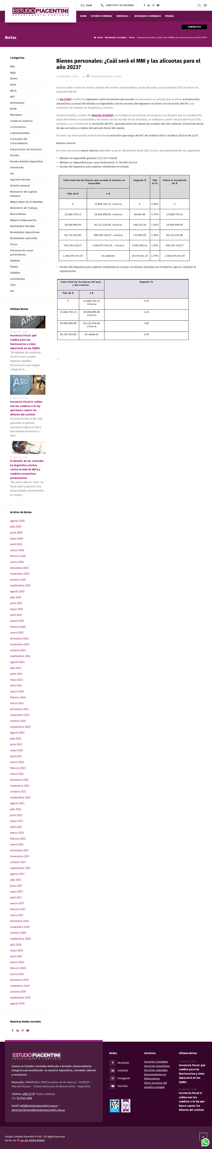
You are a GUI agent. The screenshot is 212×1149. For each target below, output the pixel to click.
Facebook (123, 1062)
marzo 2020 (17, 962)
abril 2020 (16, 956)
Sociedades (17, 278)
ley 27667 (66, 99)
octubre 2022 (18, 791)
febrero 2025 (18, 626)
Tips (13, 284)
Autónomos (17, 102)
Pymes (14, 266)
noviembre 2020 (20, 927)
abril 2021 (16, 897)
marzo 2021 (17, 903)
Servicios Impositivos (157, 1066)
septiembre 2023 (20, 726)
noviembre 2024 (20, 644)
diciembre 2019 (19, 979)
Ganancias (17, 167)
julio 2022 (15, 809)
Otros (118, 76)
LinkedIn (122, 1070)
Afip (12, 66)
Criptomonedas (20, 133)
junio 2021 (16, 885)
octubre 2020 (18, 932)
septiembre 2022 (20, 797)
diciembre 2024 (19, 638)
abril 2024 (16, 685)
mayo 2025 (16, 609)
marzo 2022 (17, 832)
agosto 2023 (17, 732)
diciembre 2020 (19, 921)
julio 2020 (15, 944)
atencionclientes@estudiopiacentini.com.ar (38, 1110)
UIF (12, 291)
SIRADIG (15, 272)
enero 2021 (16, 915)
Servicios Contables (156, 1061)
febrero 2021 (18, 909)
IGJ (12, 173)
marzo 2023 (17, 762)
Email (89, 5)
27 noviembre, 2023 (67, 76)
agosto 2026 (17, 520)
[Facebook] (144, 5)
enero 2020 (17, 974)
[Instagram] (153, 5)
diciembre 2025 (19, 568)
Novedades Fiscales (22, 226)
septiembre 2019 (20, 997)
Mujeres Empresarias (23, 220)
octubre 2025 (18, 579)
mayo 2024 (16, 679)
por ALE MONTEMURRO (32, 1140)
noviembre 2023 (19, 715)
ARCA (13, 90)
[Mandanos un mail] (103, 5)
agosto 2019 (17, 1003)
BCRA (13, 108)
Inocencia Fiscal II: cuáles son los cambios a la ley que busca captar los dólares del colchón (192, 1101)
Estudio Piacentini (102, 76)
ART (12, 96)
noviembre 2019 (19, 985)
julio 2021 (15, 879)
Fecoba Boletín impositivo (26, 161)
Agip (13, 72)
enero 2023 (17, 773)
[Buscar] (199, 5)
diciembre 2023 (19, 709)
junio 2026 (16, 532)
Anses (13, 78)
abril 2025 (16, 615)
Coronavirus (18, 126)
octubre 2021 (18, 862)
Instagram (123, 1078)
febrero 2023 (18, 768)
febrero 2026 (18, 556)
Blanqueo (16, 114)
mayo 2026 (16, 538)
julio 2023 (15, 738)
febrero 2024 (18, 697)
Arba (13, 84)
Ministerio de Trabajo (24, 208)
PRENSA (15, 260)
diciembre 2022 (19, 779)
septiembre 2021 (20, 868)
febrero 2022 (18, 838)
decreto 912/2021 (103, 115)
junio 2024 (16, 673)
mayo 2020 (16, 950)
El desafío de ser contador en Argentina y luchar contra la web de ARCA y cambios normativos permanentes (27, 469)
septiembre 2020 (20, 938)
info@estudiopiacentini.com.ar (39, 1105)
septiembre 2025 (20, 585)
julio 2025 (15, 597)
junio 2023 (16, 744)
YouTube (122, 1086)
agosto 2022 (17, 803)
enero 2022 (17, 844)
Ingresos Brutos (20, 179)
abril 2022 (16, 827)
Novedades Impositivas (25, 232)
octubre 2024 (18, 650)
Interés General (20, 185)
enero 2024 (17, 703)
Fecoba (14, 155)
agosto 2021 (17, 873)
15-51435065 (127, 5)
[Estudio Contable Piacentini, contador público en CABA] (41, 11)
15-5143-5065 (24, 1098)
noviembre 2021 (19, 856)
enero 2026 (17, 562)
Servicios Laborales (156, 1070)
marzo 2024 (17, 691)
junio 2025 (16, 603)
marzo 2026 (17, 550)
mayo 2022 (16, 821)
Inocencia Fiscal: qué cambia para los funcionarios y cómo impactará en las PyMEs (192, 1074)
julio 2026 (15, 526)
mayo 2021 (16, 891)
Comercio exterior (21, 121)
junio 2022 (16, 815)
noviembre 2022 (19, 785)
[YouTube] (158, 5)
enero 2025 (17, 632)
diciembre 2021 (19, 850)
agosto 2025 (17, 591)
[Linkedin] (149, 5)
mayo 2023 (16, 750)
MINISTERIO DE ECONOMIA (26, 202)
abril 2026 (16, 544)
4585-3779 (112, 5)
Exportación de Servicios (26, 149)
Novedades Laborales (23, 238)
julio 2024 (15, 668)
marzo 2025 (17, 620)
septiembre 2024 (20, 656)
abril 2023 (16, 756)
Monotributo (18, 214)
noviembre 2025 (19, 573)
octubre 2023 (18, 721)
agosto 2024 (17, 662)
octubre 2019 (18, 991)
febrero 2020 (18, 968)
